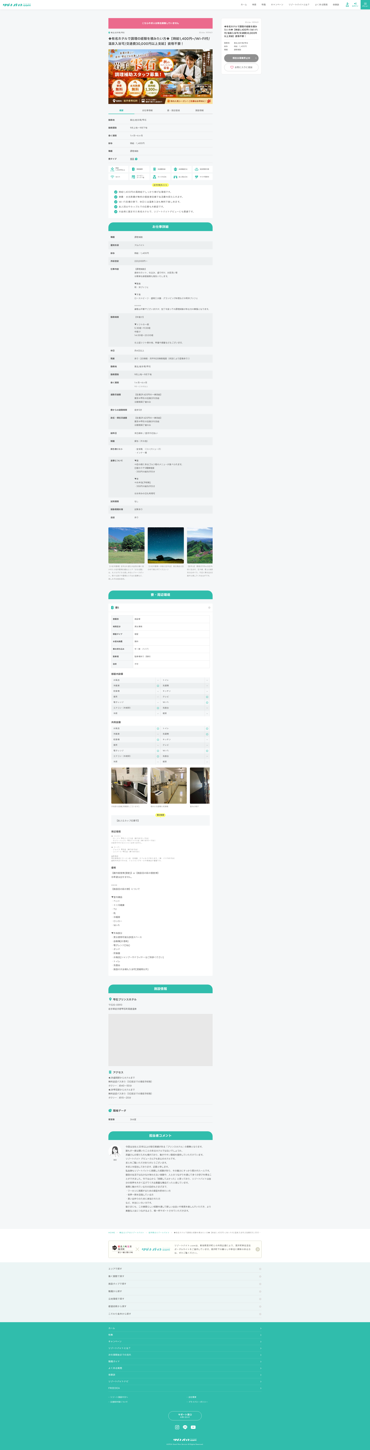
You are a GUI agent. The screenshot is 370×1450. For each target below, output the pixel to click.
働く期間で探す (116, 1276)
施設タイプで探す (117, 1284)
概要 (121, 110)
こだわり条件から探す (119, 1314)
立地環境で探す (116, 1299)
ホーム (244, 4)
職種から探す (115, 1291)
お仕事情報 (147, 110)
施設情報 (199, 110)
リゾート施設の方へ (119, 1397)
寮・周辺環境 (173, 110)
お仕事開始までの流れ (119, 1355)
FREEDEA (114, 1388)
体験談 (336, 4)
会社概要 (192, 1397)
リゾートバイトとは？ (299, 4)
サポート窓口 (185, 1416)
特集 (264, 4)
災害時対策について (119, 1401)
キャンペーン (277, 4)
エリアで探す (115, 1269)
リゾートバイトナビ (118, 1381)
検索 (254, 4)
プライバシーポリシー (198, 1401)
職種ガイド (114, 1361)
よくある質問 (321, 4)
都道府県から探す (117, 1306)
